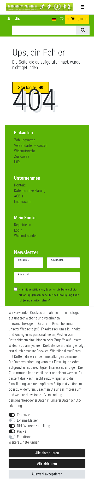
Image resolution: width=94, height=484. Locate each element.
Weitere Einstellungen (24, 442)
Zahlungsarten (24, 140)
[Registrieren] (18, 19)
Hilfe (17, 162)
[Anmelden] (9, 19)
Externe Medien (27, 420)
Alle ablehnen (47, 463)
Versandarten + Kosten (30, 145)
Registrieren (22, 225)
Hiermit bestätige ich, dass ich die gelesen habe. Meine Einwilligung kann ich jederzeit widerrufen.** (49, 295)
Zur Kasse (21, 156)
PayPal (22, 431)
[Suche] (83, 30)
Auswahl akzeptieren (47, 474)
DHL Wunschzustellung (33, 426)
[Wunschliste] (61, 19)
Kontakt (20, 185)
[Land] (54, 19)
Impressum (22, 201)
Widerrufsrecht (24, 151)
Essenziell (24, 415)
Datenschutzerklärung (29, 191)
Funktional (24, 437)
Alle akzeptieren (47, 453)
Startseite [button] (27, 87)
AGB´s (18, 196)
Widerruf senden (25, 236)
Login (18, 230)
